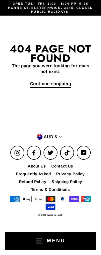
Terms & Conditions (50, 189)
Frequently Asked (33, 174)
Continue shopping (50, 83)
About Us (37, 166)
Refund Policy (33, 181)
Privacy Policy (70, 174)
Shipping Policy (67, 181)
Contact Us (62, 166)
